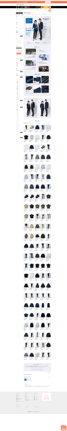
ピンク (18, 92)
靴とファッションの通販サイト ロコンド (20, 4)
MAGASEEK (35, 4)
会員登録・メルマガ (27, 399)
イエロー (19, 90)
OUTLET (27, 4)
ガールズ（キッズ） (27, 406)
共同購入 (17, 66)
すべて (17, 110)
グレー (18, 82)
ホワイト (19, 80)
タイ (17, 121)
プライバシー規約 (17, 400)
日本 (17, 111)
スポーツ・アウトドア (36, 406)
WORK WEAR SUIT (18, 46)
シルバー (19, 95)
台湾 (17, 113)
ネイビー (19, 88)
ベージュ (19, 84)
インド (17, 117)
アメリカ (18, 115)
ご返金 (25, 397)
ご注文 (25, 394)
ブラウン (19, 83)
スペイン (18, 120)
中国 (17, 114)
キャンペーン (47, 2)
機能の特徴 (37, 43)
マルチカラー (19, 96)
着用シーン (30, 43)
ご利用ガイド (40, 4)
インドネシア (18, 118)
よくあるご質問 (43, 4)
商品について (26, 398)
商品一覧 (45, 43)
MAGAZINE (36, 399)
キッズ (17, 20)
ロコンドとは (17, 394)
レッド (18, 93)
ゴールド (19, 94)
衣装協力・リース (17, 397)
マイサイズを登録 (19, 53)
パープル (19, 89)
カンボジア (18, 119)
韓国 (17, 112)
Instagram (36, 398)
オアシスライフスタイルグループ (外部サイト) (37, 369)
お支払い (26, 395)
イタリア (18, 116)
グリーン (19, 85)
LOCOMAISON (31, 4)
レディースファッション (18, 406)
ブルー (18, 87)
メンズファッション (19, 40)
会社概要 (17, 395)
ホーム (17, 39)
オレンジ (19, 91)
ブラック (19, 81)
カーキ (18, 86)
